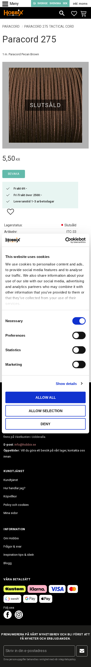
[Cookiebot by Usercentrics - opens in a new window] (65, 240)
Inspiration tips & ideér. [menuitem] (19, 554)
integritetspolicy (66, 659)
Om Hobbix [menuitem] (11, 538)
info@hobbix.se (25, 444)
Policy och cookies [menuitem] (16, 505)
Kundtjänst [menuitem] (11, 480)
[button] (6, 4)
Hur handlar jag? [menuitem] (14, 488)
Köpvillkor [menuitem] (10, 496)
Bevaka (13, 173)
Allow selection (46, 411)
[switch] (79, 335)
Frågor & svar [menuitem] (12, 546)
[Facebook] (8, 617)
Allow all (45, 397)
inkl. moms (80, 3)
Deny (45, 424)
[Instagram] (19, 617)
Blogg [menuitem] (8, 563)
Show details (66, 383)
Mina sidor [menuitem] (11, 513)
